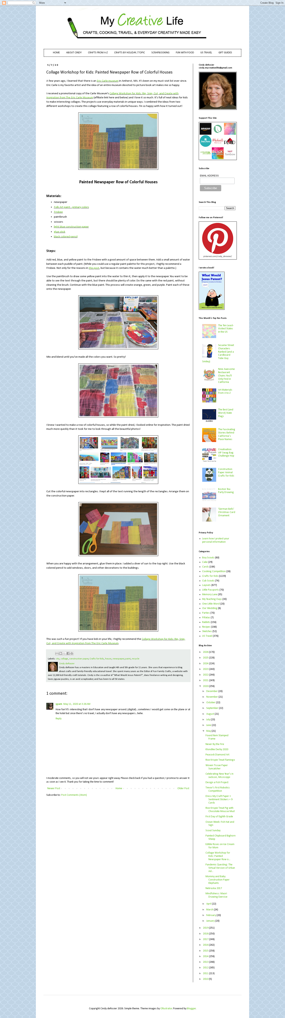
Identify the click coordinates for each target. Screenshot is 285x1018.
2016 (206, 945)
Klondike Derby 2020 (217, 749)
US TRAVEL (206, 52)
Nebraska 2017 (214, 888)
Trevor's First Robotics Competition (218, 789)
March (210, 909)
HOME (56, 52)
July (208, 719)
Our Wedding (209, 608)
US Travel (207, 636)
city (58, 659)
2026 (206, 652)
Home (119, 788)
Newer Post (53, 788)
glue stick (59, 231)
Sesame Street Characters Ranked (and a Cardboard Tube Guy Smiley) (218, 353)
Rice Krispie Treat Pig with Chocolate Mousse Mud (220, 810)
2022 (206, 674)
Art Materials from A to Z (225, 391)
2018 (206, 933)
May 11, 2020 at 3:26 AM (76, 704)
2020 (206, 686)
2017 (206, 939)
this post (94, 268)
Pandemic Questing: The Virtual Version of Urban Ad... (220, 868)
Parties (206, 612)
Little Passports (210, 589)
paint (128, 659)
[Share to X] (64, 653)
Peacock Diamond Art (217, 754)
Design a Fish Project (217, 782)
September (212, 708)
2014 (206, 956)
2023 (206, 669)
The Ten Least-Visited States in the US (226, 329)
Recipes (206, 626)
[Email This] (57, 653)
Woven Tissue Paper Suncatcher (217, 767)
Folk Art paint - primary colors (71, 207)
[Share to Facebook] (68, 653)
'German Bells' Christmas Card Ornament (226, 512)
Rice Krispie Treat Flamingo (220, 760)
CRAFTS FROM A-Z (98, 52)
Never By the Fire (215, 744)
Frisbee (58, 212)
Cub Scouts (208, 580)
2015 (206, 950)
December (212, 691)
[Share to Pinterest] (72, 653)
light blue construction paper (71, 226)
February (211, 915)
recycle (135, 659)
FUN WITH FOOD (185, 52)
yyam (59, 704)
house (108, 659)
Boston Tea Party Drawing (226, 491)
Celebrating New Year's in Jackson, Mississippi (219, 775)
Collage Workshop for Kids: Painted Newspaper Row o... (218, 856)
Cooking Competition (214, 571)
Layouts (206, 585)
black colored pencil (66, 236)
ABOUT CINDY (74, 52)
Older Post (183, 788)
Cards (205, 566)
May (209, 731)
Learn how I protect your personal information (215, 540)
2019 (206, 927)
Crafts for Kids (97, 659)
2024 (206, 663)
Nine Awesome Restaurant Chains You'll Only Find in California (226, 376)
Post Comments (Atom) (74, 795)
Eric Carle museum (107, 80)
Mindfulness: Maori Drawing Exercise (216, 895)
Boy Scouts (208, 557)
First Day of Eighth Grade (219, 816)
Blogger (191, 1008)
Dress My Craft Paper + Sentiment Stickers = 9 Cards (219, 799)
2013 (206, 962)
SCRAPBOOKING (160, 52)
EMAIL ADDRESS (209, 175)
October (211, 702)
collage (64, 659)
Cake (205, 562)
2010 (206, 979)
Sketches (207, 631)
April (209, 903)
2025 (206, 657)
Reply (58, 718)
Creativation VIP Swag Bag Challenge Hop (226, 453)
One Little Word (211, 603)
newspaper (118, 659)
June (209, 725)
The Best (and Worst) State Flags (225, 413)
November (212, 696)
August (210, 714)
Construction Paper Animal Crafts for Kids (226, 472)
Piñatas (206, 617)
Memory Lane (209, 594)
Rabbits (206, 622)
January (210, 920)
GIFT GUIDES (225, 52)
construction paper (79, 659)
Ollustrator (166, 1008)
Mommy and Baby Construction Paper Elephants (218, 880)
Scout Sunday (213, 830)
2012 (206, 967)
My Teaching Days (212, 599)
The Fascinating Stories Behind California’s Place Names (226, 434)
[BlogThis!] (61, 653)
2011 (206, 973)
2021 (206, 680)
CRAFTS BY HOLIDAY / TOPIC (129, 52)
